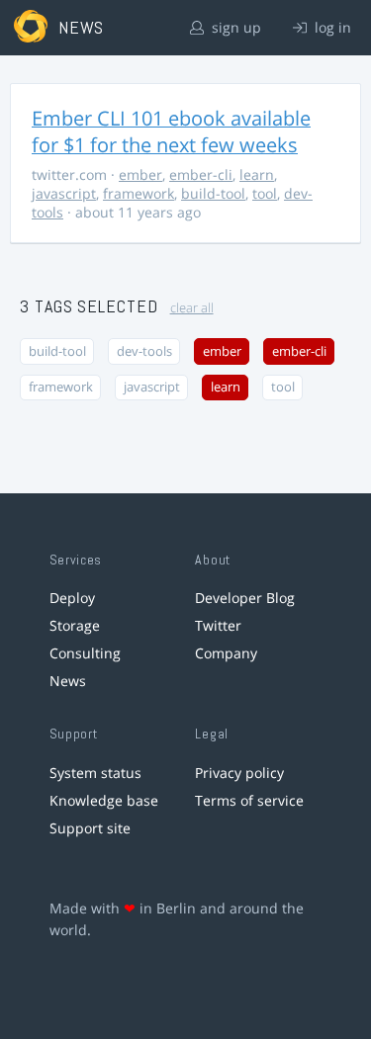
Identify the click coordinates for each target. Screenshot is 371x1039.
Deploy (72, 597)
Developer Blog (245, 597)
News (67, 680)
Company (226, 653)
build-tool (213, 193)
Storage (74, 625)
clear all (192, 308)
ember (140, 174)
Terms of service (249, 800)
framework (138, 193)
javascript (64, 193)
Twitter (218, 625)
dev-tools (144, 351)
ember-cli (200, 174)
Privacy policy (239, 772)
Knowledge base (103, 800)
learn (256, 174)
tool (264, 193)
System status (95, 772)
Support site (90, 828)
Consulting (85, 653)
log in (331, 27)
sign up (234, 27)
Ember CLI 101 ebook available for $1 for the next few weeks (171, 131)
